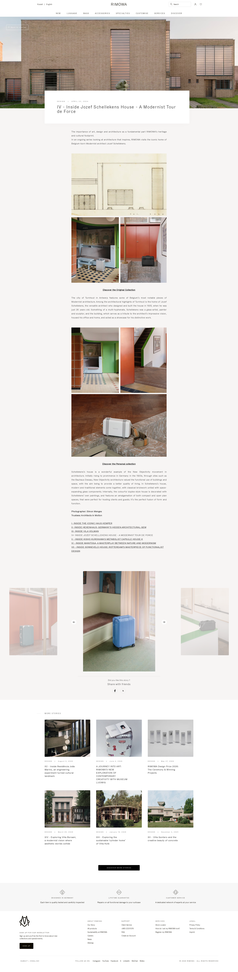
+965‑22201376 (127, 928)
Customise (142, 13)
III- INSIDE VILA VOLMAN (85, 531)
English (49, 4)
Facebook (114, 961)
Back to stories (18, 27)
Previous (73, 622)
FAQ (123, 932)
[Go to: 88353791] (33, 621)
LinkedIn (126, 961)
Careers (90, 936)
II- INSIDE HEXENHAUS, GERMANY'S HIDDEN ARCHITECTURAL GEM (108, 527)
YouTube (105, 961)
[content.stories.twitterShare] (123, 691)
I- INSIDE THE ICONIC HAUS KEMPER (91, 523)
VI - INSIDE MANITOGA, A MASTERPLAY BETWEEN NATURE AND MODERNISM (113, 543)
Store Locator (160, 925)
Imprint (192, 932)
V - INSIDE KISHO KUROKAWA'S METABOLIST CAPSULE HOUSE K (107, 539)
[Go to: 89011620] (205, 621)
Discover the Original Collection (119, 289)
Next (164, 622)
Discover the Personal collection (119, 463)
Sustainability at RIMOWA (97, 932)
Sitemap (91, 943)
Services (159, 13)
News (90, 939)
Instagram (96, 961)
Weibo (142, 961)
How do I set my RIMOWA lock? (167, 928)
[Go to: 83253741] (119, 621)
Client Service (126, 925)
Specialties (123, 13)
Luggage (72, 13)
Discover (176, 13)
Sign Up (26, 946)
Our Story (91, 925)
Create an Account (128, 936)
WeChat (135, 961)
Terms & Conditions (196, 928)
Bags (86, 13)
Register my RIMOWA (163, 932)
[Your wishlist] (200, 4)
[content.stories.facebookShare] (115, 691)
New (58, 13)
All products (92, 928)
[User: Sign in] (195, 4)
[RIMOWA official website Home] (119, 4)
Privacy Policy (194, 925)
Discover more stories (119, 868)
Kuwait (40, 4)
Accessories (102, 13)
